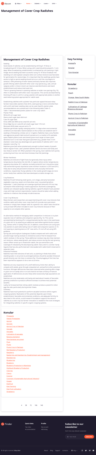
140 (41, 405)
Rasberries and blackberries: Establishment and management (28, 355)
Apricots (9, 324)
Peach (70, 93)
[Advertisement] (48, 37)
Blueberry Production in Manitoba (19, 366)
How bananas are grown (15, 339)
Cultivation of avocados (15, 334)
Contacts (65, 450)
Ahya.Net (17, 450)
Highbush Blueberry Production (18, 368)
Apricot (9, 321)
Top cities (28, 427)
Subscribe (89, 437)
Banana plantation (13, 337)
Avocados (10, 332)
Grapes (9, 381)
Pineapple (10, 316)
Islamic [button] (37, 3)
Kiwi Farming (11, 386)
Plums (9, 345)
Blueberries (11, 360)
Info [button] (53, 3)
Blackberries (11, 358)
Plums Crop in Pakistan (15, 347)
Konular (71, 68)
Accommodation (30, 429)
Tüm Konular (73, 72)
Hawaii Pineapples (13, 319)
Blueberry (10, 363)
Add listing (44, 429)
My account (44, 427)
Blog (51, 450)
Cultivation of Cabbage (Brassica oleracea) (77, 108)
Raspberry (10, 352)
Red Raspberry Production (16, 350)
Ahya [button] (18, 3)
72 (31, 405)
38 (26, 405)
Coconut (9, 376)
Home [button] (28, 3)
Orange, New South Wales (78, 97)
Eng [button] (74, 450)
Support (57, 450)
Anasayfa (72, 63)
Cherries (10, 371)
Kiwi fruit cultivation (14, 389)
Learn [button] (46, 3)
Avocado (9, 329)
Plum (8, 342)
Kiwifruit (10, 384)
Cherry (9, 373)
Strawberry (11, 392)
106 (36, 405)
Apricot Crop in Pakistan (15, 326)
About (46, 450)
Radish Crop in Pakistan (77, 102)
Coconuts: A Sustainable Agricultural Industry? (23, 379)
